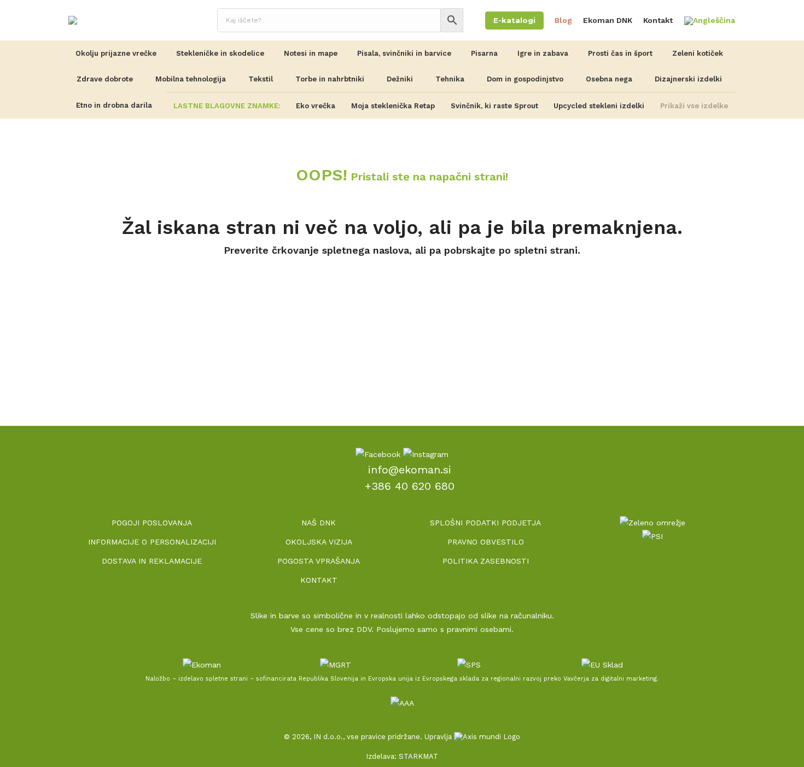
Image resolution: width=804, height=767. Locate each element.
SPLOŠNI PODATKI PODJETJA (485, 522)
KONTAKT (318, 580)
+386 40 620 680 (410, 486)
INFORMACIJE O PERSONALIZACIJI (152, 541)
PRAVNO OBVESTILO (485, 541)
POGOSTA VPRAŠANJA (318, 561)
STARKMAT (418, 756)
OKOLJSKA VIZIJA (319, 541)
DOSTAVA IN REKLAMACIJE (152, 561)
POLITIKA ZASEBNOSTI (485, 561)
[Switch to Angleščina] (709, 21)
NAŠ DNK (318, 522)
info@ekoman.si (409, 469)
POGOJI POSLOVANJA (152, 522)
